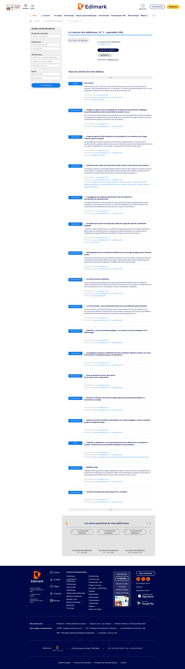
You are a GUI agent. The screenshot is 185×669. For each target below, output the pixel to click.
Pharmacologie (94, 579)
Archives (139, 587)
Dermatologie (104, 15)
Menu (35, 15)
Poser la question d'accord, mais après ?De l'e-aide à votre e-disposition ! (100, 376)
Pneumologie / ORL (118, 15)
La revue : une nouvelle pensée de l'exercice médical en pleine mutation (116, 306)
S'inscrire (173, 7)
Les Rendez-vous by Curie (107, 633)
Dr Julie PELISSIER (137, 182)
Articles (57, 572)
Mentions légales (65, 663)
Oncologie (58, 15)
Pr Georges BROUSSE (111, 457)
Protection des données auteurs (105, 663)
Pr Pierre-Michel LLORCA (141, 457)
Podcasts (57, 594)
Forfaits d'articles (122, 590)
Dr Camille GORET (130, 184)
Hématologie (69, 15)
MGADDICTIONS (92, 467)
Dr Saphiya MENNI (142, 184)
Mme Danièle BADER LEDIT (98, 296)
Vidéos (56, 586)
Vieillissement (93, 603)
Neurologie (70, 605)
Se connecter (157, 7)
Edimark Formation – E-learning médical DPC (130, 624)
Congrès (57, 579)
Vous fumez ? (89, 83)
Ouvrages (122, 587)
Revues (38, 21)
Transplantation (94, 600)
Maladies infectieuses (149, 15)
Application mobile (142, 590)
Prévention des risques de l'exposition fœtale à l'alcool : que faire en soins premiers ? (117, 165)
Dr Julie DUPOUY (95, 242)
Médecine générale (73, 602)
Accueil (47, 15)
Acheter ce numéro (107, 50)
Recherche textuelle (39, 33)
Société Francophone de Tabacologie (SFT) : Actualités (106, 492)
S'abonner (103, 55)
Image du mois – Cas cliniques (100, 624)
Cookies (123, 663)
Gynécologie (71, 587)
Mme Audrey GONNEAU (111, 182)
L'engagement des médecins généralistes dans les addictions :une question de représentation (108, 198)
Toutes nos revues (122, 593)
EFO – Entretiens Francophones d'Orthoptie (101, 628)
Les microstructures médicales (97, 279)
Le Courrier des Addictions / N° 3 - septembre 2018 (107, 97)
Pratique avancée (95, 585)
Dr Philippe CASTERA (97, 182)
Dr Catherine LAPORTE (97, 100)
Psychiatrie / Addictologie (98, 588)
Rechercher (47, 85)
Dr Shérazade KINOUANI (97, 155)
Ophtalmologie (94, 576)
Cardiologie (70, 576)
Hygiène (92, 606)
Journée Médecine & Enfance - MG (132, 628)
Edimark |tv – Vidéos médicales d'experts (71, 624)
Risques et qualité (95, 609)
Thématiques (36, 55)
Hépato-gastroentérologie (86, 15)
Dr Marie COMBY (120, 184)
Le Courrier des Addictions (54, 21)
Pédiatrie (92, 591)
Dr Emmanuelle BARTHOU (106, 184)
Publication (36, 42)
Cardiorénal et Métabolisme (71, 580)
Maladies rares (71, 599)
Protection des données (82, 663)
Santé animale (93, 597)
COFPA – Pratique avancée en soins (69, 628)
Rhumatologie (133, 15)
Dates (33, 71)
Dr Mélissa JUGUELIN (124, 182)
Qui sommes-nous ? (143, 583)
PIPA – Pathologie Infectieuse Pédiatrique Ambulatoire (76, 633)
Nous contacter (145, 573)
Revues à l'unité (122, 584)
